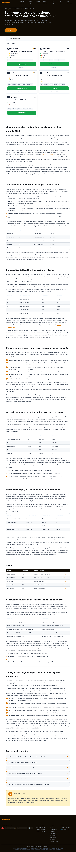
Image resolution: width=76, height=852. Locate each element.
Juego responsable (40, 831)
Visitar (64, 574)
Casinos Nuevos (22, 2)
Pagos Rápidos (45, 2)
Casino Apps (30, 2)
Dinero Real (38, 2)
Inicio (16, 2)
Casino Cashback (69, 2)
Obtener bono (11, 30)
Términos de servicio (40, 829)
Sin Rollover (62, 2)
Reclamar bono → (54, 64)
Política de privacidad (41, 827)
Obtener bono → (22, 88)
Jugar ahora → (22, 64)
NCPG (31, 828)
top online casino (48, 155)
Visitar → (54, 88)
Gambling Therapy (10, 828)
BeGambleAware (22, 828)
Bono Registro (54, 2)
